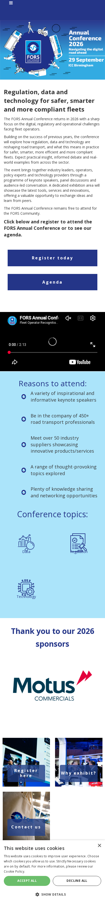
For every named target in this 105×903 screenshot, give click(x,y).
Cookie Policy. (14, 871)
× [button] (99, 846)
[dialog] (52, 871)
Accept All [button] (27, 880)
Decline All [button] (77, 880)
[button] (52, 894)
